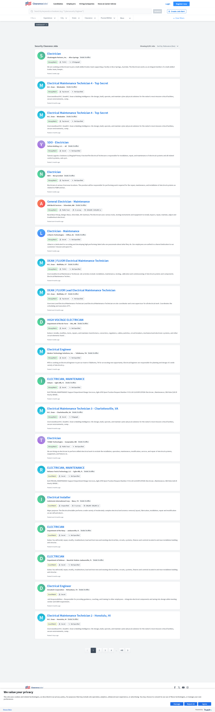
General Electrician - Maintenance (68, 201)
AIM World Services (54, 205)
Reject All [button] (191, 704)
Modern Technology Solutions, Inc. (60, 353)
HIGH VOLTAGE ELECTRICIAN (65, 320)
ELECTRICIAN (55, 527)
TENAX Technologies (55, 442)
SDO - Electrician (58, 142)
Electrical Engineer (59, 349)
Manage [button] (177, 704)
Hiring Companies (86, 3)
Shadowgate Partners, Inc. (57, 57)
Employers (71, 3)
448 (121, 650)
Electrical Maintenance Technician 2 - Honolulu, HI (79, 615)
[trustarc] (207, 710)
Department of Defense (56, 560)
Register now (181, 4)
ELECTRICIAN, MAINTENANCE (66, 379)
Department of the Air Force (57, 323)
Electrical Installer (59, 497)
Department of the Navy (56, 530)
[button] (49, 18)
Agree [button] (204, 704)
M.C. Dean (51, 87)
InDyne (50, 383)
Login (167, 4)
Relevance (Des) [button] (169, 46)
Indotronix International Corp (58, 501)
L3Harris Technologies (55, 235)
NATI (49, 176)
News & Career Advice (107, 3)
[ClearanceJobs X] (179, 687)
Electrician (54, 54)
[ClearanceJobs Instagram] (187, 687)
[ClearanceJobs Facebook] (174, 687)
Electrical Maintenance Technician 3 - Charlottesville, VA (82, 408)
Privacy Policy (7, 710)
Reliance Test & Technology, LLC (59, 471)
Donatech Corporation (55, 590)
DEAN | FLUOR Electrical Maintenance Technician (77, 261)
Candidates (58, 3)
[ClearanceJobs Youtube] (183, 687)
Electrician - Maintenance (63, 231)
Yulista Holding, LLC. (55, 146)
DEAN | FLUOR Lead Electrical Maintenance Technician (81, 290)
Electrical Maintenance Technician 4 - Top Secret (77, 83)
